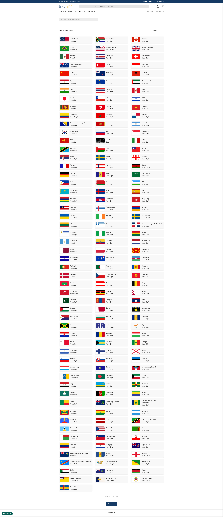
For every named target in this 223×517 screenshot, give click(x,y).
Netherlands (146, 241)
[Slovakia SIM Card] (100, 359)
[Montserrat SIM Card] (100, 471)
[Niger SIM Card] (64, 496)
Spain (143, 190)
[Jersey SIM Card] (136, 351)
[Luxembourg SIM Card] (64, 368)
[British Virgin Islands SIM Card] (100, 402)
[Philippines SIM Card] (64, 182)
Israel (143, 98)
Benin (72, 402)
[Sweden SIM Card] (100, 157)
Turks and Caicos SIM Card (79, 453)
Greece (108, 224)
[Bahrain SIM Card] (100, 309)
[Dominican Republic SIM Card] (136, 224)
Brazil (72, 47)
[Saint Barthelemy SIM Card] (136, 479)
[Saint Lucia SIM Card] (64, 429)
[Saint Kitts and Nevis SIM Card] (136, 420)
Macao (72, 392)
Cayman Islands (147, 445)
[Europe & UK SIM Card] (100, 258)
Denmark (73, 274)
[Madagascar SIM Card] (64, 437)
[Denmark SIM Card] (64, 275)
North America (111, 47)
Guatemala (74, 241)
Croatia (72, 333)
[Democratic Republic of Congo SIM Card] (64, 462)
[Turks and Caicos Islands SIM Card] (64, 454)
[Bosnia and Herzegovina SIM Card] (64, 124)
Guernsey (145, 453)
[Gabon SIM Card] (136, 393)
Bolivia (108, 411)
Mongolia (109, 300)
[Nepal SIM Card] (136, 292)
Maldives (73, 283)
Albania (144, 72)
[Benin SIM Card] (64, 402)
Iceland (108, 190)
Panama (144, 114)
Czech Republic (111, 274)
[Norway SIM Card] (100, 166)
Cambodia (109, 199)
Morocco (109, 114)
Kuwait (144, 375)
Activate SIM (159, 11)
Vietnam (144, 106)
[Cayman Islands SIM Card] (136, 445)
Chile (107, 98)
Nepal (144, 291)
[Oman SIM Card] (100, 149)
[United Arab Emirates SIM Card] (136, 82)
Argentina (145, 123)
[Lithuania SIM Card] (64, 224)
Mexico (72, 55)
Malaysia (73, 207)
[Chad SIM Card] (136, 487)
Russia (108, 131)
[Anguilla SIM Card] (136, 496)
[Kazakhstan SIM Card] (64, 191)
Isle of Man (73, 291)
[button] (163, 6)
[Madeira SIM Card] (100, 454)
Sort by (61, 30)
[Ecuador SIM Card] (100, 241)
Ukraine (72, 215)
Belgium (144, 283)
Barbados (145, 316)
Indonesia (145, 64)
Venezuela (73, 445)
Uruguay (73, 232)
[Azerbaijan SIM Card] (136, 258)
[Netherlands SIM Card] (136, 241)
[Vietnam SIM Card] (136, 107)
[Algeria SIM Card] (100, 267)
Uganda (108, 291)
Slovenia (73, 358)
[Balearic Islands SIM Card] (64, 479)
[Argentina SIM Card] (136, 124)
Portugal (73, 266)
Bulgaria (109, 316)
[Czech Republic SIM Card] (100, 275)
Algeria (108, 266)
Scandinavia (146, 215)
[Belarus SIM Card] (100, 182)
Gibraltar (144, 436)
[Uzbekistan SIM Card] (136, 182)
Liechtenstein (110, 436)
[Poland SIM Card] (100, 250)
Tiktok (108, 140)
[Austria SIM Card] (100, 283)
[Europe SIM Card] (100, 82)
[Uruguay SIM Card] (64, 233)
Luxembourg (74, 367)
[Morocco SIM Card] (100, 115)
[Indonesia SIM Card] (136, 65)
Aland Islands (74, 487)
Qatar (72, 249)
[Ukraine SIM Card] (64, 216)
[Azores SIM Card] (100, 479)
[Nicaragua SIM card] (64, 351)
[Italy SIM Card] (136, 140)
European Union (111, 81)
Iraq (71, 384)
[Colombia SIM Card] (64, 115)
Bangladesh (110, 375)
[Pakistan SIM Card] (64, 300)
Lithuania (73, 224)
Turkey (108, 64)
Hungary (144, 333)
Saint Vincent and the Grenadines (149, 402)
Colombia (73, 114)
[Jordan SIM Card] (64, 309)
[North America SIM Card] (100, 48)
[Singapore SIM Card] (136, 132)
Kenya (144, 165)
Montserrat (109, 470)
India (71, 89)
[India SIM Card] (64, 90)
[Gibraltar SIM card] (136, 437)
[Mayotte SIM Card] (100, 487)
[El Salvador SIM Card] (64, 258)
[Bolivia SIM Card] (100, 412)
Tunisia (108, 106)
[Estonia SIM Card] (136, 359)
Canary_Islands (75, 375)
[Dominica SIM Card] (136, 384)
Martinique (109, 325)
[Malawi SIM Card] (136, 471)
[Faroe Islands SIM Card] (100, 208)
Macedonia (145, 249)
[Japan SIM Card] (64, 98)
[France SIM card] (64, 166)
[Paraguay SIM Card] (100, 445)
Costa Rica (109, 55)
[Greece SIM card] (100, 224)
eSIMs (70, 11)
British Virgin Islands (112, 402)
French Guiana (146, 461)
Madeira (108, 453)
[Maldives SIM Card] (64, 283)
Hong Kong (145, 199)
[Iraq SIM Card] (64, 384)
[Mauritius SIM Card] (64, 199)
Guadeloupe (146, 308)
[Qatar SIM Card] (64, 250)
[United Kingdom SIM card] (136, 48)
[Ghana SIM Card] (136, 233)
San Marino (109, 495)
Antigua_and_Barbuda (149, 367)
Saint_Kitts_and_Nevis (149, 419)
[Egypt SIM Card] (64, 82)
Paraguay (109, 445)
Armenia (144, 207)
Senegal (144, 342)
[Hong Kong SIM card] (136, 199)
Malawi (144, 470)
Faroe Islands (110, 207)
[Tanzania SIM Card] (64, 149)
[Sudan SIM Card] (64, 471)
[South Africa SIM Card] (100, 39)
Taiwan (144, 148)
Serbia (72, 156)
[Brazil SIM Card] (64, 48)
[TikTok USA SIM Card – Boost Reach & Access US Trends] (100, 140)
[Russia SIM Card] (100, 132)
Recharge (150, 11)
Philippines (74, 182)
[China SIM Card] (64, 73)
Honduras (145, 411)
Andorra (108, 173)
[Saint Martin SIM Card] (64, 317)
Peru (143, 89)
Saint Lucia (73, 428)
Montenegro (110, 123)
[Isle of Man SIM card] (64, 292)
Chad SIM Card (146, 487)
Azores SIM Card (111, 478)
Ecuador (109, 241)
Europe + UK (110, 257)
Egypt (72, 81)
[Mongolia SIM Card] (100, 300)
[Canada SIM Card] (136, 39)
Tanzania (73, 148)
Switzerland (146, 55)
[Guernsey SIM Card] (136, 454)
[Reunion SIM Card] (64, 420)
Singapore (145, 131)
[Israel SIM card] (136, 98)
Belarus (108, 182)
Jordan (72, 308)
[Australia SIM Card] (64, 65)
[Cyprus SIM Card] (136, 325)
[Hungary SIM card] (136, 334)
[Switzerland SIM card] (136, 56)
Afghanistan (110, 392)
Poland (108, 249)
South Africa (110, 39)
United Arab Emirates (149, 81)
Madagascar (74, 436)
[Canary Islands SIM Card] (64, 376)
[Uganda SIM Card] (100, 292)
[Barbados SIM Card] (136, 317)
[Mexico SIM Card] (64, 56)
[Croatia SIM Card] (64, 334)
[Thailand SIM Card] (100, 90)
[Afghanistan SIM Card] (100, 393)
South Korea (74, 131)
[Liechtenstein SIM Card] (100, 437)
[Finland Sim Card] (100, 351)
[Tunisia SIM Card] (100, 107)
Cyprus (144, 325)
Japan (72, 98)
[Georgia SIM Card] (136, 157)
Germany (73, 173)
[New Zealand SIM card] (100, 73)
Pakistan (73, 300)
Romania (109, 333)
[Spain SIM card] (136, 191)
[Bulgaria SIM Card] (100, 317)
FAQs (75, 11)
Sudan (72, 470)
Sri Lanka (73, 106)
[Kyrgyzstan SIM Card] (136, 275)
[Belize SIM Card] (100, 368)
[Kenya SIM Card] (136, 166)
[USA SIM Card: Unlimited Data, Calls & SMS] (64, 39)
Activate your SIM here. (73, 1)
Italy (143, 140)
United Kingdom (147, 47)
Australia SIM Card (76, 64)
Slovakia (109, 358)
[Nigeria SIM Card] (100, 233)
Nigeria (108, 232)
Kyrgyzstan (145, 274)
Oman (108, 148)
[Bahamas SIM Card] (100, 342)
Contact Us (91, 11)
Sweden (108, 156)
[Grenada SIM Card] (64, 412)
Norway (108, 165)
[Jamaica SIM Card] (64, 325)
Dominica (145, 384)
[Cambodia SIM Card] (100, 199)
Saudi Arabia (146, 173)
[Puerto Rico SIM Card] (100, 429)
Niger (72, 495)
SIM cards (62, 11)
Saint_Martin (74, 316)
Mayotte (109, 487)
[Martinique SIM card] (100, 325)
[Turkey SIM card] (100, 65)
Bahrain (108, 308)
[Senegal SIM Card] (136, 342)
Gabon (144, 392)
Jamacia (73, 325)
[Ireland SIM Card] (100, 216)
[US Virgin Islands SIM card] (100, 462)
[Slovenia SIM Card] (64, 359)
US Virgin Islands (111, 461)
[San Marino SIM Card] (100, 496)
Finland (108, 350)
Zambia (144, 428)
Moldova (144, 266)
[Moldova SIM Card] (136, 267)
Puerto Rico (110, 428)
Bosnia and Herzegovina (78, 123)
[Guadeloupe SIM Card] (136, 309)
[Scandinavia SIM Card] (136, 216)
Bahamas (109, 342)
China (72, 72)
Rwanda (108, 384)
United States (74, 39)
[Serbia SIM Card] (64, 157)
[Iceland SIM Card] (100, 191)
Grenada (73, 411)
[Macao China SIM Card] (64, 393)
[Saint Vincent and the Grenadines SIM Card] (136, 402)
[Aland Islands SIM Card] (64, 487)
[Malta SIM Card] (64, 342)
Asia (71, 140)
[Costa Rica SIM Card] (100, 56)
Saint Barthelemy (147, 478)
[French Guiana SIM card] (136, 462)
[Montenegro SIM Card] (100, 124)
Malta (72, 342)
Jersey (144, 350)
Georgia (144, 156)
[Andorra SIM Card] (100, 174)
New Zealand (110, 72)
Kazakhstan (74, 190)
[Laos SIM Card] (136, 300)
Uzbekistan (145, 182)
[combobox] (114, 6)
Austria (108, 283)
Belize (108, 367)
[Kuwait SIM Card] (136, 376)
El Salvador (74, 257)
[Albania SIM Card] (136, 73)
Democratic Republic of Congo (80, 461)
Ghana (144, 232)
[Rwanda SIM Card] (100, 384)
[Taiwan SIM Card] (136, 149)
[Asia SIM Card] (64, 140)
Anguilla (144, 495)
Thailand (109, 89)
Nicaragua (73, 350)
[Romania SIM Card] (100, 334)
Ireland (108, 215)
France (72, 165)
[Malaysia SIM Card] (64, 208)
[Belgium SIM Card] (136, 283)
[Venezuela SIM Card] (64, 445)
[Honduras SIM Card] (136, 412)
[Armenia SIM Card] (136, 208)
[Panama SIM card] (136, 115)
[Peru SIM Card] (136, 90)
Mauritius (73, 199)
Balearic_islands (75, 478)
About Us (82, 11)
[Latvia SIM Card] (100, 420)
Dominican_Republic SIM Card (152, 224)
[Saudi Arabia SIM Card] (136, 174)
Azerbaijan (145, 257)
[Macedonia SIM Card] (136, 250)
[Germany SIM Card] (64, 174)
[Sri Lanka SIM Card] (64, 107)
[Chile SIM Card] (100, 98)
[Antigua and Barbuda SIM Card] (136, 368)
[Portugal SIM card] (64, 267)
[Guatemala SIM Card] (64, 241)
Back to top (111, 507)
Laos (143, 300)
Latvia (108, 419)
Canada (144, 39)
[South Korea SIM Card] (64, 132)
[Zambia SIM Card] (136, 429)
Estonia (144, 358)
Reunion (73, 419)
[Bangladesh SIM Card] (100, 376)
